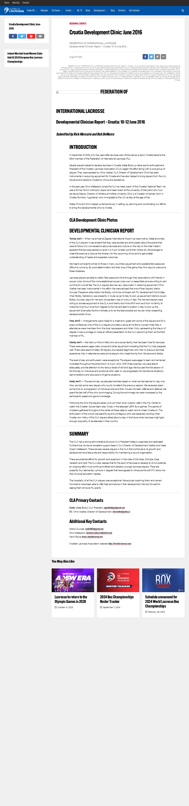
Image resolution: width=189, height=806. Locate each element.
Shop (113, 10)
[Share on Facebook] (13, 36)
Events (68, 10)
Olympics (44, 10)
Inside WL (31, 10)
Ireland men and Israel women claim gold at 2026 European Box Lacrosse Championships (25, 57)
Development (99, 10)
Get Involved (134, 10)
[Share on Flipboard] (31, 36)
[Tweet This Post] (22, 36)
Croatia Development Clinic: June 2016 (24, 26)
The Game (56, 10)
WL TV (79, 10)
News (88, 10)
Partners (122, 10)
